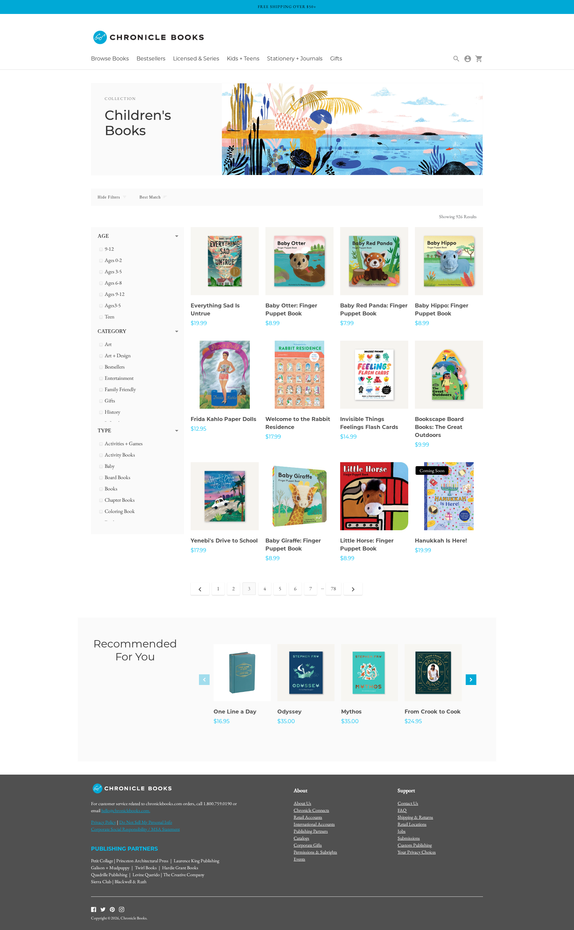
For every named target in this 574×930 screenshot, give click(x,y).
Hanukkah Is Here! (441, 541)
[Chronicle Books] (149, 38)
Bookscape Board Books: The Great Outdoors (439, 427)
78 (333, 588)
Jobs (402, 831)
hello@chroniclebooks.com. (125, 810)
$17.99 (273, 437)
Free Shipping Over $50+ (287, 6)
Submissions (409, 838)
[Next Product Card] (471, 679)
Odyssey (289, 712)
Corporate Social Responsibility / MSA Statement (135, 829)
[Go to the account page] (468, 59)
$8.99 (272, 323)
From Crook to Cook (433, 712)
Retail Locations (412, 824)
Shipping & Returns (415, 817)
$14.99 (348, 437)
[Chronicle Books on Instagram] (121, 908)
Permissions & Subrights (315, 852)
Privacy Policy (103, 822)
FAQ (402, 810)
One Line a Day (235, 712)
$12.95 (198, 429)
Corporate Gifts (308, 845)
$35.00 (286, 721)
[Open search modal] (456, 59)
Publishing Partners (311, 831)
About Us (302, 803)
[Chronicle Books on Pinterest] (112, 908)
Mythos (351, 712)
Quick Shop (224, 281)
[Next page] (353, 588)
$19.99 (199, 323)
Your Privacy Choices (417, 852)
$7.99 (347, 323)
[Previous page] (200, 588)
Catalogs (301, 838)
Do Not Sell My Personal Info (145, 822)
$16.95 (222, 721)
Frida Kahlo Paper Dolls (223, 419)
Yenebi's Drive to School (224, 541)
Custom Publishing (415, 845)
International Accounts (314, 824)
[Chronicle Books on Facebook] (93, 908)
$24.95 (413, 721)
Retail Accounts (308, 817)
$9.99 (422, 445)
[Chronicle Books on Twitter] (103, 908)
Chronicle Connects (311, 810)
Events (299, 859)
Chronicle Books (133, 918)
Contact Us (408, 803)
